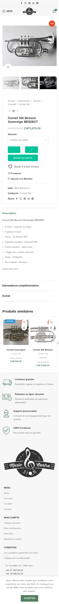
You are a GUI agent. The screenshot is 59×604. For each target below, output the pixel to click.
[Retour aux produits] (13, 111)
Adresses (8, 533)
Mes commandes (12, 528)
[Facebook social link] (21, 3)
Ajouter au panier (22, 157)
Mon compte (11, 517)
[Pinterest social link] (30, 3)
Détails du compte (13, 539)
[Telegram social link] (37, 3)
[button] (5, 46)
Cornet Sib (24, 104)
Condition (10, 547)
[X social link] (25, 3)
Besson (42, 357)
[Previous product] (10, 111)
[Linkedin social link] (33, 3)
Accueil (11, 101)
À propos (8, 498)
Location (8, 503)
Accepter (29, 598)
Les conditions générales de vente (21, 552)
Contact (8, 509)
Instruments (24, 101)
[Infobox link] (29, 382)
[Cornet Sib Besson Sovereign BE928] (43, 332)
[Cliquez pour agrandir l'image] (8, 66)
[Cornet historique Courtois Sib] (16, 332)
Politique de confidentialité (17, 558)
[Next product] (17, 111)
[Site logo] (29, 11)
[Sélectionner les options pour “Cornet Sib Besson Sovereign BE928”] (51, 327)
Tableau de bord (12, 523)
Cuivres (37, 101)
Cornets (12, 104)
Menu (7, 487)
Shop (6, 493)
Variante (12, 134)
